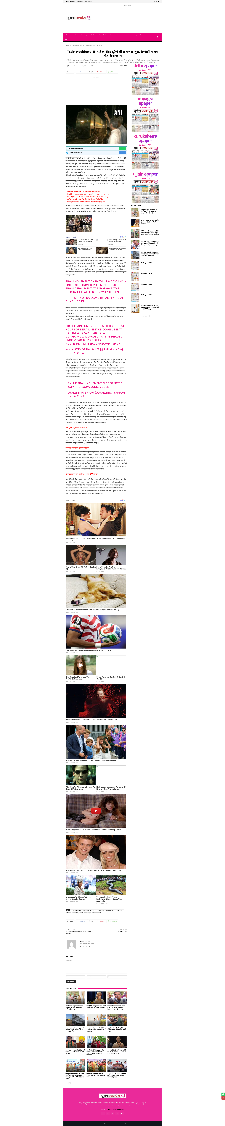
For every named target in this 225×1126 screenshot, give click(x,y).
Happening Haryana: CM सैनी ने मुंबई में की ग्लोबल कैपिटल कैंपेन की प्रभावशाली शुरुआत (116, 1075)
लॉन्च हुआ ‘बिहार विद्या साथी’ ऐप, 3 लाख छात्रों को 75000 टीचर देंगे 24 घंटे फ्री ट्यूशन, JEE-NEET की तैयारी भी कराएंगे (75, 1076)
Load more (144, 316)
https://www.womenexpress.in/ (87, 943)
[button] (157, 37)
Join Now (122, 148)
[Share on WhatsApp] (223, 1094)
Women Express (74, 65)
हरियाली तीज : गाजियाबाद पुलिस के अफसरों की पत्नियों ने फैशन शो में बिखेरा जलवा (96, 1075)
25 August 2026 (145, 70)
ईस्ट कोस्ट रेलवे (75, 912)
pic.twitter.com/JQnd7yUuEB (87, 386)
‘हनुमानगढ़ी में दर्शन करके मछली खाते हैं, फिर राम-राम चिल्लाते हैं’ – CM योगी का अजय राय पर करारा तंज (116, 1051)
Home (67, 45)
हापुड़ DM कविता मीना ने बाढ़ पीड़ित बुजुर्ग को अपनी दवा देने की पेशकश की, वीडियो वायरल (116, 1029)
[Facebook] (152, 1)
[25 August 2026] (145, 83)
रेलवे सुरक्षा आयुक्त (87, 912)
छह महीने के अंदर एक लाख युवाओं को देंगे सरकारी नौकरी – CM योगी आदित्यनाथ (96, 1006)
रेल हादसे (81, 912)
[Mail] (86, 946)
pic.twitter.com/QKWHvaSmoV (98, 343)
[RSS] (112, 1113)
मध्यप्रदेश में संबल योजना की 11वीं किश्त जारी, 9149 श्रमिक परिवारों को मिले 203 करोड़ (96, 1029)
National (72, 45)
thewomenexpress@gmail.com (115, 1109)
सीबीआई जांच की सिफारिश (96, 912)
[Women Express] (78, 18)
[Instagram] (154, 1)
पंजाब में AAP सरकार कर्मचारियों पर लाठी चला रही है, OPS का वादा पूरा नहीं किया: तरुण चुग (75, 1051)
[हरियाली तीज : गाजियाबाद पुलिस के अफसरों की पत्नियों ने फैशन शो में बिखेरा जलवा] (96, 1065)
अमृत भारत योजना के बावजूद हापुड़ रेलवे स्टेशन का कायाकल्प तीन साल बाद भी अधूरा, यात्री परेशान (75, 1029)
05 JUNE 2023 (122, 931)
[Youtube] (158, 1)
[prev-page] (67, 1083)
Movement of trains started (89, 910)
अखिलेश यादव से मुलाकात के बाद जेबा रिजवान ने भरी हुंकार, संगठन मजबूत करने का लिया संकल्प (74, 1007)
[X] (156, 1)
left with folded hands (76, 910)
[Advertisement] (127, 18)
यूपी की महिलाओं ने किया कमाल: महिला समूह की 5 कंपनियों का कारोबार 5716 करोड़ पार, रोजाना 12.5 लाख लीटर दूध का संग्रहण (96, 1052)
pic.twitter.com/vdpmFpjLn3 (98, 292)
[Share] (223, 1098)
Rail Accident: (101, 910)
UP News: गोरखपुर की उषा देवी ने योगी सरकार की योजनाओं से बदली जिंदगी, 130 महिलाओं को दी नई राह (150, 232)
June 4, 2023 (75, 301)
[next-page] (69, 1083)
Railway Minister (110, 910)
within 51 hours (119, 910)
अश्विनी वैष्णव (68, 912)
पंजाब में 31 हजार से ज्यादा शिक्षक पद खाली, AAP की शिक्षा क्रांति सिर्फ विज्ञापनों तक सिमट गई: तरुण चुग (116, 1007)
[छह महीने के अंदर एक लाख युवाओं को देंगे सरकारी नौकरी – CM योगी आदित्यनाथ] (96, 997)
